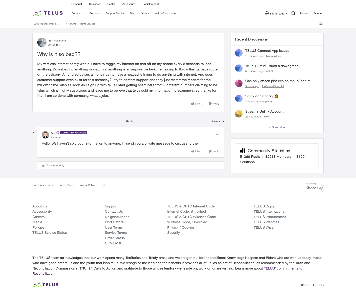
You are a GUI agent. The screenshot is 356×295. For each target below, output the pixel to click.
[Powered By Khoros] (315, 187)
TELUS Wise (263, 227)
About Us (39, 206)
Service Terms (116, 232)
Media (37, 222)
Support (111, 206)
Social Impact (151, 3)
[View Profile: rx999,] (239, 68)
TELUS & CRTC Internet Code (191, 206)
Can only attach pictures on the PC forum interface (278, 81)
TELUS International (269, 211)
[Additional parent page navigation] (62, 23)
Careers (38, 217)
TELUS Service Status (49, 232)
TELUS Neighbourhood (44, 23)
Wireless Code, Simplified (187, 222)
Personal (76, 3)
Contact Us (114, 211)
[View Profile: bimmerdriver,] (239, 53)
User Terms (114, 227)
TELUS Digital (264, 206)
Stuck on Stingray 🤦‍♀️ (262, 96)
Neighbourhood (117, 217)
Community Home (43, 184)
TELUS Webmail (266, 222)
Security (173, 232)
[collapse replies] (34, 132)
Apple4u (267, 101)
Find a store (114, 222)
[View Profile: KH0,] (239, 113)
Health (111, 3)
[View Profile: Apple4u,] (239, 98)
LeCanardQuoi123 (273, 86)
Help (103, 184)
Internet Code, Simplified (186, 211)
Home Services (87, 23)
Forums (72, 23)
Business (94, 3)
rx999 (269, 70)
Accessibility (42, 211)
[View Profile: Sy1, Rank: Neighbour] (42, 42)
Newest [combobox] (218, 121)
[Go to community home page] (48, 13)
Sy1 (50, 40)
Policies (38, 227)
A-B (53, 132)
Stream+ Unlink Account (264, 111)
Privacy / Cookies (181, 227)
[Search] (293, 13)
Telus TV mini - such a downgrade (271, 66)
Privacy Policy (87, 184)
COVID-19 (113, 243)
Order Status (115, 238)
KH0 (266, 116)
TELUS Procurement (270, 217)
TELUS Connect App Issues (267, 51)
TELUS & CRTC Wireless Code (191, 217)
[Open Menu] (321, 23)
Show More (279, 127)
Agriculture (128, 3)
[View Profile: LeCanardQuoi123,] (239, 83)
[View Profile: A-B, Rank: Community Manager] (45, 134)
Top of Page (66, 184)
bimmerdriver (274, 55)
